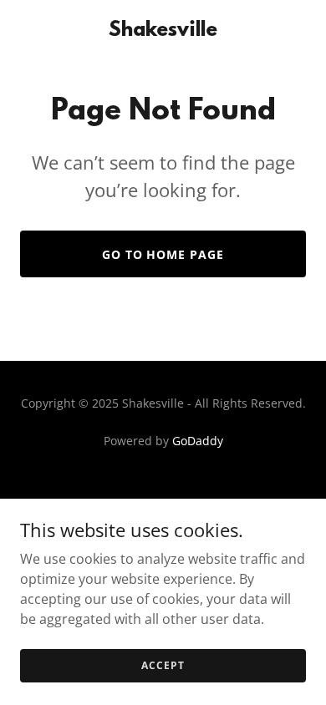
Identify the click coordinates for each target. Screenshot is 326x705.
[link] (163, 31)
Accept (162, 665)
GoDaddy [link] (197, 441)
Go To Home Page (163, 254)
